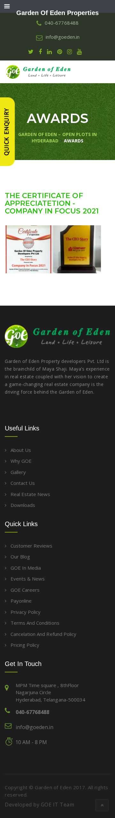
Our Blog (20, 556)
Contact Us (23, 483)
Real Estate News (30, 494)
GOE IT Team (57, 804)
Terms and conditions (35, 623)
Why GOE (21, 461)
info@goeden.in (34, 727)
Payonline (21, 600)
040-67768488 (32, 712)
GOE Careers (25, 590)
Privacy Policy (26, 612)
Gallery (18, 472)
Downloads (23, 505)
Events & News (28, 578)
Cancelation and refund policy (43, 634)
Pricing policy (25, 645)
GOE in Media (26, 568)
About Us (21, 450)
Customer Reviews (31, 545)
